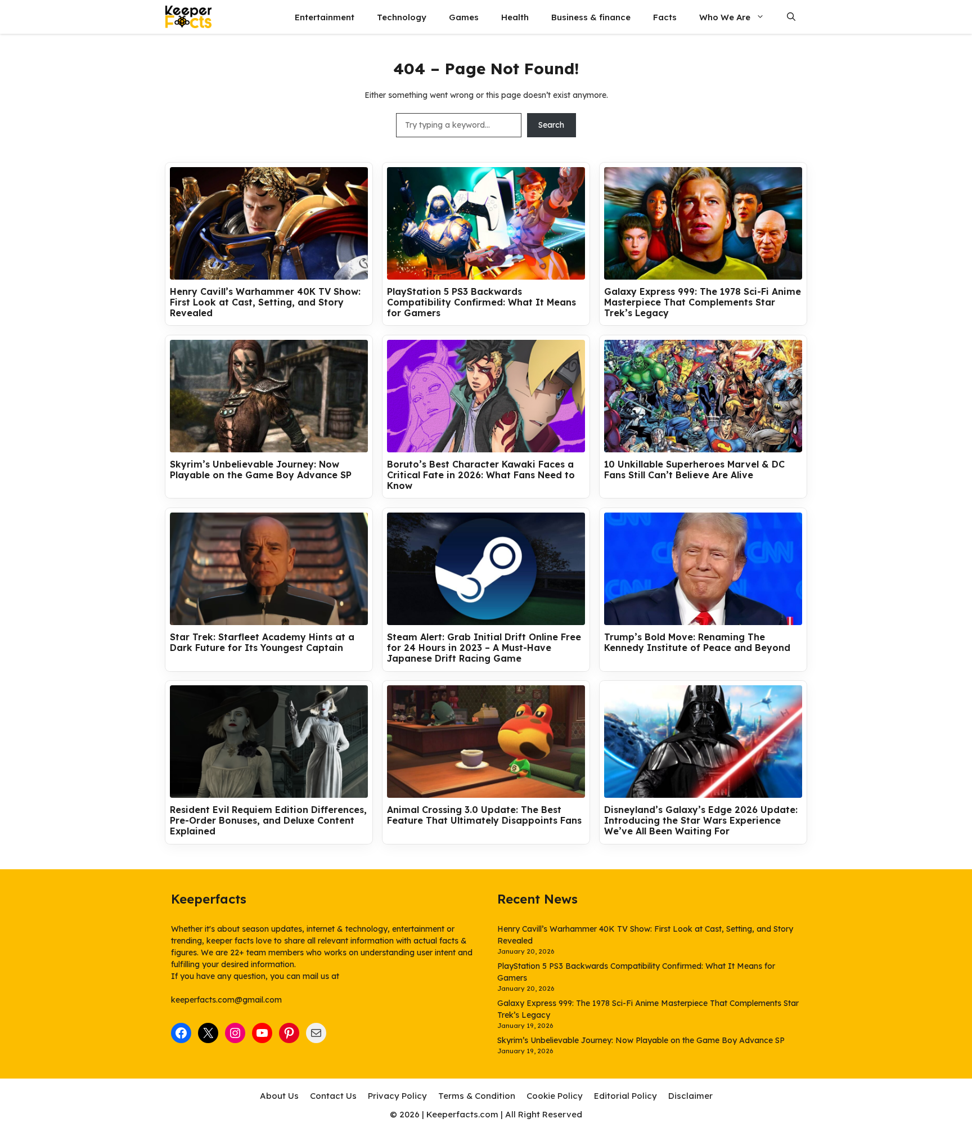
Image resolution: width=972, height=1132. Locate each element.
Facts (665, 17)
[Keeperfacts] (188, 17)
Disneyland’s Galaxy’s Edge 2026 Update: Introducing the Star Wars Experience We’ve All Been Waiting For (701, 821)
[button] (791, 17)
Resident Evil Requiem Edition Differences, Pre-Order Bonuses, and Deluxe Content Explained (268, 821)
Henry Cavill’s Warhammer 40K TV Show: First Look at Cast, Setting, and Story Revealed (265, 302)
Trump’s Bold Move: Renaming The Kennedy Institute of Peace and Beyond (697, 642)
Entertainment (324, 17)
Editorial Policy (625, 1095)
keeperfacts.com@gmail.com (226, 1000)
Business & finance (591, 17)
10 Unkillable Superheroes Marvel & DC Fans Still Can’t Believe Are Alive (694, 469)
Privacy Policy (397, 1095)
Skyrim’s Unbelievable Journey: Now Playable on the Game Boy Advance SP (261, 469)
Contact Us (333, 1095)
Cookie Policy (554, 1095)
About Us (279, 1095)
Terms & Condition (476, 1095)
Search (551, 125)
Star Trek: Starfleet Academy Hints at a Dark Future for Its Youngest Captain (262, 642)
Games (464, 17)
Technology (401, 17)
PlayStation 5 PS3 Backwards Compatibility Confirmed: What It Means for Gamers (481, 302)
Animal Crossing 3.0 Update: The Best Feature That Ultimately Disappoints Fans (484, 815)
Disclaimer (690, 1095)
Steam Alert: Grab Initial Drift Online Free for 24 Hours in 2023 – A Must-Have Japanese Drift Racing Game (484, 648)
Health (515, 17)
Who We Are (724, 17)
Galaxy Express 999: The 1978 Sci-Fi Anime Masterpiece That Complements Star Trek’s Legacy (702, 302)
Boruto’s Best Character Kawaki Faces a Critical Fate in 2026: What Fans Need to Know (481, 475)
